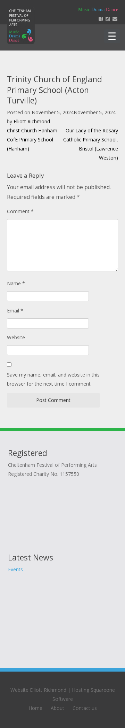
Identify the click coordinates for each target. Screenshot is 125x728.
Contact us (85, 708)
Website (16, 337)
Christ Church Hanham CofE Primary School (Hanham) (32, 139)
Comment (20, 211)
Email (15, 310)
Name (16, 283)
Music (84, 9)
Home (35, 708)
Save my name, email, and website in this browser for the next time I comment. (53, 379)
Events (15, 569)
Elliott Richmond (32, 121)
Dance (112, 9)
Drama (98, 9)
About (57, 708)
